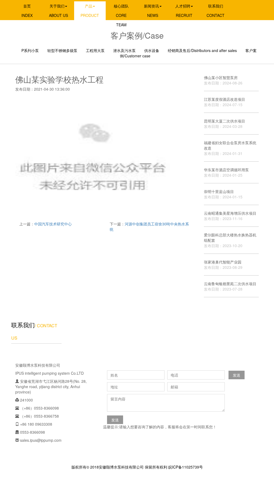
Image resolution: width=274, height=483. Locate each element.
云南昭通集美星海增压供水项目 (230, 215)
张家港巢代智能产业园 (223, 264)
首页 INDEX (27, 10)
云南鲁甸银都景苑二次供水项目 (230, 286)
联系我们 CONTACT (215, 10)
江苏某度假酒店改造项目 (224, 101)
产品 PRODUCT (90, 10)
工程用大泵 (95, 50)
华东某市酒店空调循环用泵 (226, 172)
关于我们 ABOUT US (58, 10)
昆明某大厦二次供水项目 (224, 123)
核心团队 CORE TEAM (121, 15)
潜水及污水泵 (124, 50)
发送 (236, 375)
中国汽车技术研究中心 (53, 223)
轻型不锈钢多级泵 (62, 50)
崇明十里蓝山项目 (223, 194)
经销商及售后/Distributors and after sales (202, 50)
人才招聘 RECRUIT (183, 10)
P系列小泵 (30, 50)
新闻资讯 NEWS (151, 10)
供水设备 (151, 50)
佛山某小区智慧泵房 (223, 80)
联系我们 (23, 325)
